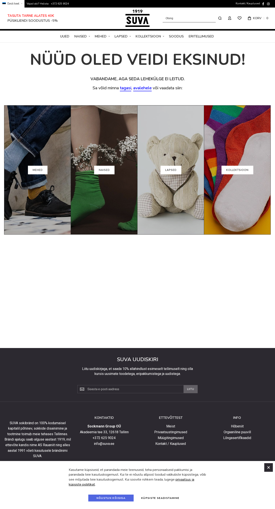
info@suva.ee (104, 444)
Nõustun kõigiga (110, 498)
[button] (12, 4)
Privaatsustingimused (170, 432)
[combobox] (193, 18)
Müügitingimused (171, 438)
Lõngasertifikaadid (237, 438)
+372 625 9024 (60, 3)
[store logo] (137, 18)
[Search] (220, 18)
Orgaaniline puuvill (237, 432)
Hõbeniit (237, 426)
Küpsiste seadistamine (160, 498)
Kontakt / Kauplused (248, 3)
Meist (170, 426)
